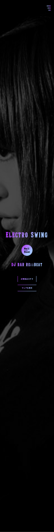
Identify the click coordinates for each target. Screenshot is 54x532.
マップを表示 (27, 288)
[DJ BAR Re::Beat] (27, 249)
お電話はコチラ (27, 279)
